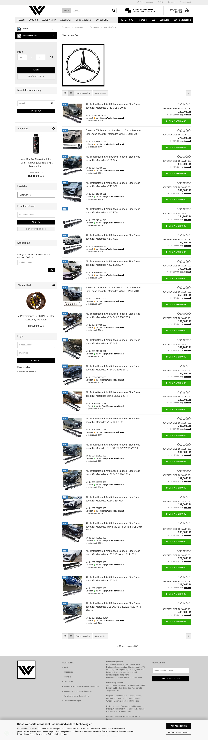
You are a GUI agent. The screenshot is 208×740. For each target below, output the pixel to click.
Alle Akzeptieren (179, 726)
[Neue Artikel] (53, 285)
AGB (66, 667)
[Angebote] (53, 128)
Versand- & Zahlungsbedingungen (78, 691)
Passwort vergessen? (26, 371)
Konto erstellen (182, 20)
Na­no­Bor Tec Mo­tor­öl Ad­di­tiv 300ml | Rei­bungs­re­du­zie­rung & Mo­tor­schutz (36, 163)
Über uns (164, 20)
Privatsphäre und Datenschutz (76, 696)
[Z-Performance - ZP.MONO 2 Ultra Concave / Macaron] (36, 301)
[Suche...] (114, 11)
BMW (25, 28)
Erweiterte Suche (36, 229)
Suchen (36, 222)
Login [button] (172, 2)
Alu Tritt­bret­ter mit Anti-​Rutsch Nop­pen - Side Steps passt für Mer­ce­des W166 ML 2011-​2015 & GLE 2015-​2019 (114, 527)
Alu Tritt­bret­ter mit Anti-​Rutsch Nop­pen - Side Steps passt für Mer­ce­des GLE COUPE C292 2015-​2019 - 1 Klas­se (113, 607)
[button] (160, 2)
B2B (153, 20)
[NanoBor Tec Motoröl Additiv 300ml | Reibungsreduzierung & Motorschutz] (36, 144)
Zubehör (33, 20)
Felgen (21, 20)
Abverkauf (65, 20)
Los (51, 270)
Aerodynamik (49, 20)
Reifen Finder (127, 20)
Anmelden (36, 111)
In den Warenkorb (176, 121)
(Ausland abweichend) (115, 118)
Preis (20, 52)
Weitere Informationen (178, 732)
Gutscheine (102, 20)
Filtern (36, 70)
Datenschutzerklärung (57, 734)
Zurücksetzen (36, 76)
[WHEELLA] (37, 11)
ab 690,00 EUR (36, 325)
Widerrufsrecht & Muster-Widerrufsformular (81, 686)
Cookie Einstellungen (72, 701)
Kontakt (67, 677)
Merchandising (83, 20)
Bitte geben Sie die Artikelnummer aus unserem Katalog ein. (33, 256)
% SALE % (143, 20)
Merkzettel (186, 2)
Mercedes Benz (30, 35)
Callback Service (146, 2)
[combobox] (83, 93)
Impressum (68, 672)
